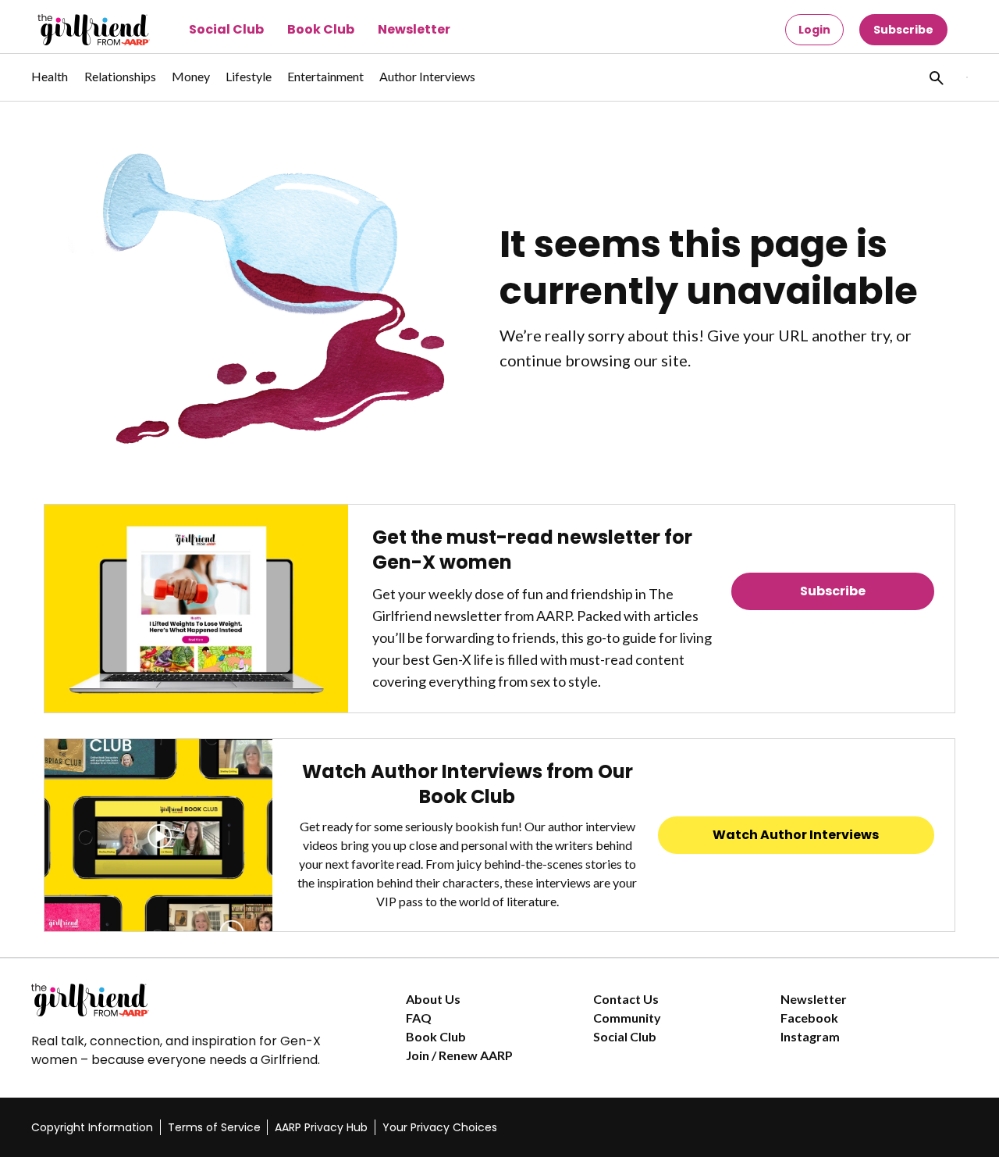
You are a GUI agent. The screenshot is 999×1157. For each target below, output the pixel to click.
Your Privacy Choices (439, 1127)
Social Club (226, 29)
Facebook (809, 1017)
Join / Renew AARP (459, 1055)
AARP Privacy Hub (321, 1127)
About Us (433, 998)
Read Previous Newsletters (832, 634)
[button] (935, 77)
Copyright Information (92, 1127)
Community (627, 1017)
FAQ (419, 1017)
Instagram (810, 1036)
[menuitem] (50, 84)
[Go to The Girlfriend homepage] (76, 29)
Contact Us (626, 998)
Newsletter (414, 29)
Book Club (320, 29)
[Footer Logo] (187, 1000)
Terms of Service (214, 1127)
